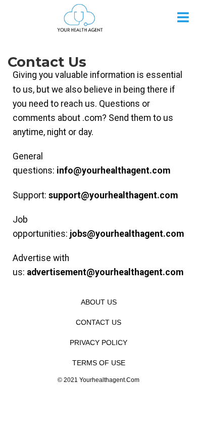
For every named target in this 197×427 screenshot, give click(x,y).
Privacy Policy (98, 342)
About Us (99, 302)
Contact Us (98, 322)
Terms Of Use (98, 363)
